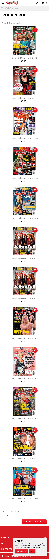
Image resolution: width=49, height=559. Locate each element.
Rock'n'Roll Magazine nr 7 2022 (24, 378)
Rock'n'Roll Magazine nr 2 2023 (24, 218)
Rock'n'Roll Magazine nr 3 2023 (24, 178)
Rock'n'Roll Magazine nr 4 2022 (24, 499)
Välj (32, 551)
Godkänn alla (21, 551)
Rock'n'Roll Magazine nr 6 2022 (24, 418)
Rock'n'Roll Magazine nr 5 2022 (24, 458)
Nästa (42, 515)
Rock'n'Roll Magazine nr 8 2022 (24, 338)
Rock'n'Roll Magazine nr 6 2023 (24, 58)
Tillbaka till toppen (34, 521)
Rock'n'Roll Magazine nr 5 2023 (24, 98)
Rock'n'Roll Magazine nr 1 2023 (24, 258)
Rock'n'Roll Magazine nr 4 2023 (24, 138)
